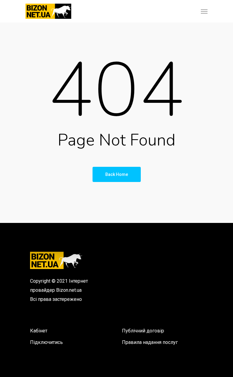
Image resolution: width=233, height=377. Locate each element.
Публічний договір (143, 331)
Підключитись (46, 342)
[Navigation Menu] (204, 11)
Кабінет (38, 331)
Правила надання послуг (150, 342)
